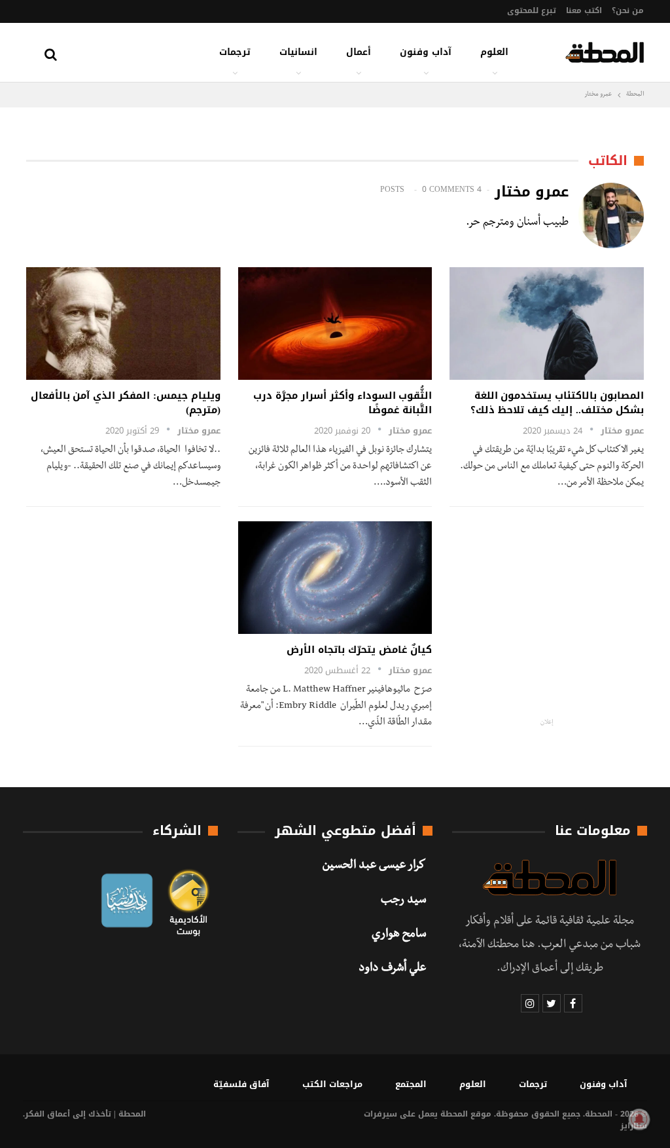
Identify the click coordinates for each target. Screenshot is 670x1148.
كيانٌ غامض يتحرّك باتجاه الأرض (359, 649)
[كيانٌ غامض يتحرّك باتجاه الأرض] (335, 577)
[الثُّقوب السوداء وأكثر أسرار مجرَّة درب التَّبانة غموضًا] (335, 323)
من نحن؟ (628, 10)
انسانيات (298, 52)
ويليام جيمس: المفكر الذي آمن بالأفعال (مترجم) (125, 402)
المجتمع (411, 1084)
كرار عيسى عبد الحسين (374, 866)
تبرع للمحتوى (531, 10)
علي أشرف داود (392, 969)
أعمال (358, 52)
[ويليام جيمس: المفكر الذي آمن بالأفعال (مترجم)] (123, 323)
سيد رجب (403, 901)
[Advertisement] (559, 613)
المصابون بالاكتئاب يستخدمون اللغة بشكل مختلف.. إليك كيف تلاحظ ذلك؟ (557, 402)
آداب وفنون (425, 52)
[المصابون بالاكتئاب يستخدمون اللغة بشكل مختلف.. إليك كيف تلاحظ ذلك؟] (547, 323)
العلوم (494, 52)
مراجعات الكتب (332, 1084)
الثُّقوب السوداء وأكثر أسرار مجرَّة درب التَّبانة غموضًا (342, 402)
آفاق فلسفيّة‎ (241, 1084)
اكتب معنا (584, 10)
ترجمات (235, 52)
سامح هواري (399, 935)
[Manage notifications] (639, 1119)
